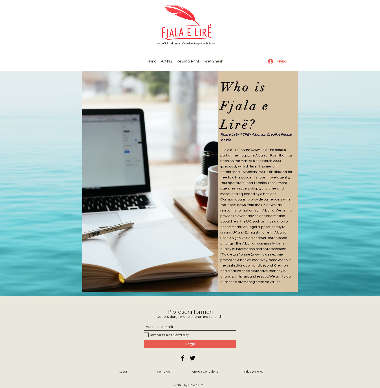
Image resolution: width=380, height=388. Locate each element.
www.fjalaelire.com (267, 150)
